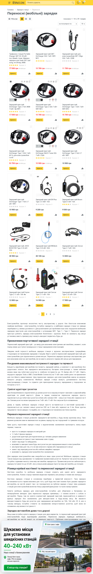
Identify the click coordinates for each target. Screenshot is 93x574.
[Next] (54, 314)
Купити (13, 73)
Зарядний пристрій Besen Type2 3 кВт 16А (72, 201)
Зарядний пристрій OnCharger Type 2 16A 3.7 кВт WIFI (72, 153)
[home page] (18, 3)
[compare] (29, 73)
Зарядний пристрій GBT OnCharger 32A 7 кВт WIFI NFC (46, 56)
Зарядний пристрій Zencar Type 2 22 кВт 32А (72, 293)
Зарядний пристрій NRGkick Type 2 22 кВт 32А (46, 247)
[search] (73, 3)
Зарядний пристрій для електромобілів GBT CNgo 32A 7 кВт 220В (72, 56)
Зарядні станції (23, 10)
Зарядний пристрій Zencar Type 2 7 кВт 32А (72, 247)
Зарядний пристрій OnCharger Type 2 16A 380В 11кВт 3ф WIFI (19, 107)
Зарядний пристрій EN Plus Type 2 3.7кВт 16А (46, 201)
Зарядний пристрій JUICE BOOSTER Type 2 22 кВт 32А (19, 248)
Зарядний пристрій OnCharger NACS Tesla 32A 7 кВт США (46, 153)
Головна (10, 10)
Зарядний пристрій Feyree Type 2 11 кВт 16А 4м (19, 293)
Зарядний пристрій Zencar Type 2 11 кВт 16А (46, 293)
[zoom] (31, 29)
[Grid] (22, 19)
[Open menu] (9, 3)
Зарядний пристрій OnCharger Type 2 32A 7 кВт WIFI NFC (46, 107)
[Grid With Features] (26, 19)
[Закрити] (91, 521)
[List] (30, 19)
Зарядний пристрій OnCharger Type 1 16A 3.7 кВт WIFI (19, 202)
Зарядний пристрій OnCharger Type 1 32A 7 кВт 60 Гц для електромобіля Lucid (20, 154)
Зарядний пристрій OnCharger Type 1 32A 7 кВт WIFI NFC (73, 107)
